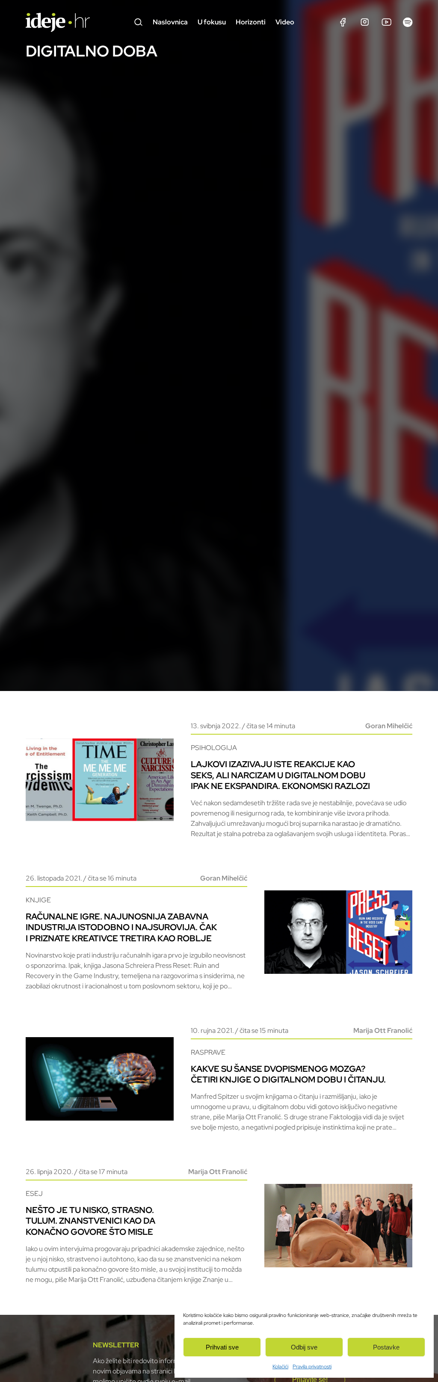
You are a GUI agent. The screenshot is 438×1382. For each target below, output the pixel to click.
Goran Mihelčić (388, 725)
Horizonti (251, 22)
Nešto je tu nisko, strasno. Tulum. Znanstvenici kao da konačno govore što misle (90, 1220)
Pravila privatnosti (312, 1366)
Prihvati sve (222, 1347)
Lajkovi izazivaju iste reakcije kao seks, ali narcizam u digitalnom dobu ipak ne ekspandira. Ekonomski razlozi (280, 775)
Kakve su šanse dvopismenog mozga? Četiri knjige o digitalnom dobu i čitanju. (288, 1074)
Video (284, 22)
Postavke (386, 1347)
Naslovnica (170, 22)
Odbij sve (304, 1347)
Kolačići (280, 1366)
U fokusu (212, 22)
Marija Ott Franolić (382, 1030)
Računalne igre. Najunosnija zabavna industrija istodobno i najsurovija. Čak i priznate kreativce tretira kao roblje (121, 927)
